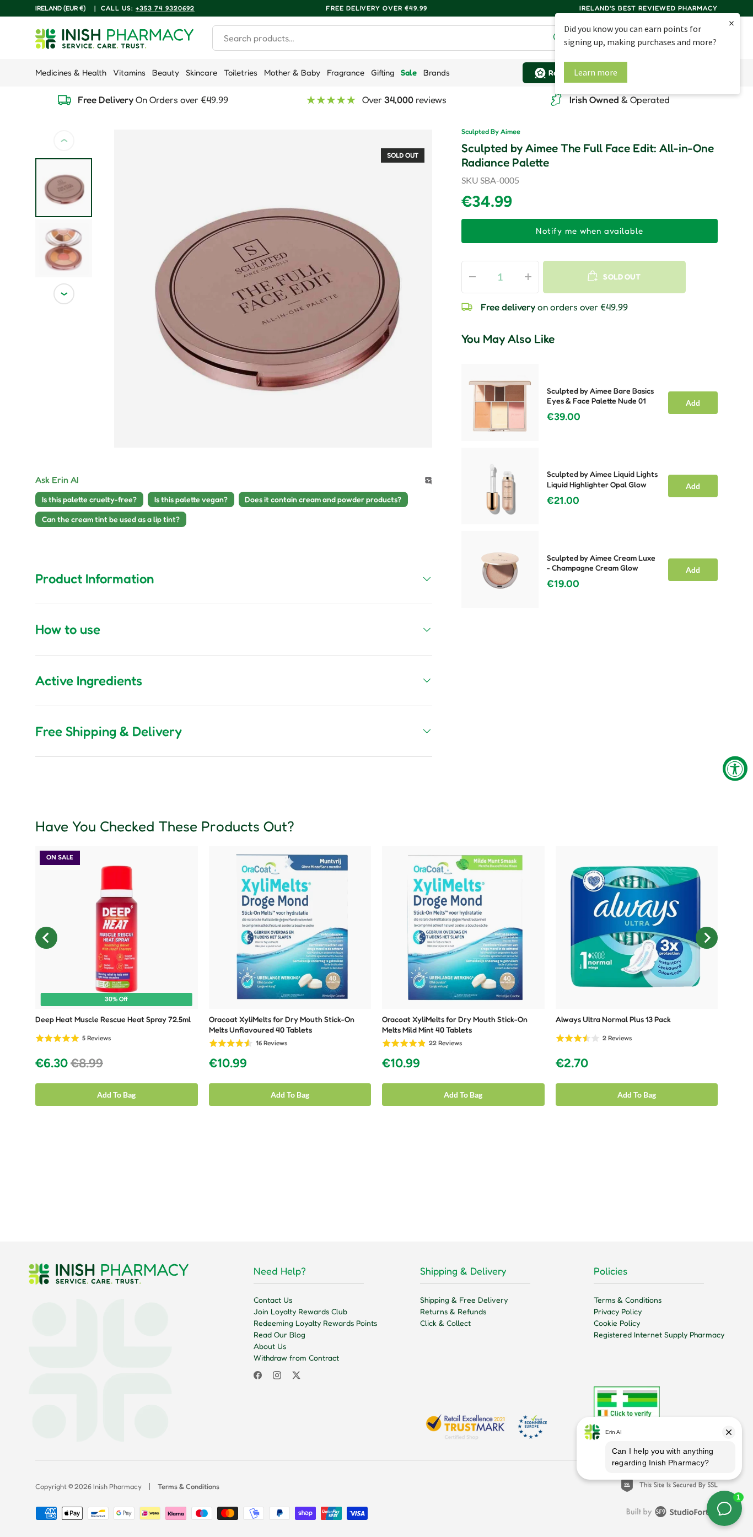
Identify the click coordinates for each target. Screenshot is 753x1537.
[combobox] (392, 38)
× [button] (731, 23)
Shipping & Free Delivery (464, 1299)
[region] (589, 482)
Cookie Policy (617, 1323)
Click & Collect (445, 1323)
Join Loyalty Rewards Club (300, 1311)
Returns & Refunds (453, 1311)
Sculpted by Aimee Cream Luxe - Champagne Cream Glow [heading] (601, 563)
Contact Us (273, 1299)
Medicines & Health (70, 72)
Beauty (165, 72)
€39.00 (563, 417)
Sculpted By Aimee (490, 131)
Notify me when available (589, 230)
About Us (270, 1346)
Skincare (201, 72)
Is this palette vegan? (191, 499)
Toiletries (240, 72)
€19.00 (563, 584)
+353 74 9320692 (165, 8)
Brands (436, 72)
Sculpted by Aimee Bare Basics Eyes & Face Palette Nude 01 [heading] (600, 396)
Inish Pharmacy (117, 1486)
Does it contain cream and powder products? (323, 499)
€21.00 (563, 501)
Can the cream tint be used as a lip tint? (111, 519)
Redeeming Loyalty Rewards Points (315, 1323)
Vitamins (129, 72)
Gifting (382, 72)
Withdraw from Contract (296, 1357)
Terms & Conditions (627, 1299)
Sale (409, 72)
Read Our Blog (279, 1334)
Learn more (595, 72)
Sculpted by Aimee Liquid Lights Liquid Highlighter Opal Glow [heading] (602, 479)
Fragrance (345, 72)
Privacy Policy (618, 1311)
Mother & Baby (292, 72)
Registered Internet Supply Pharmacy (659, 1334)
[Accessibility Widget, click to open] (735, 768)
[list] (273, 289)
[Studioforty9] (672, 1513)
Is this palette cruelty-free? (89, 499)
